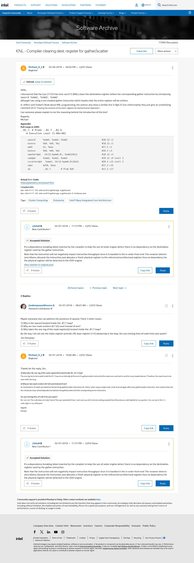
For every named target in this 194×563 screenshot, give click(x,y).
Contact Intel (61, 525)
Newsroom (75, 525)
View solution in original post (38, 264)
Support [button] (36, 4)
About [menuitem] (29, 12)
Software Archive (69, 42)
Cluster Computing (38, 200)
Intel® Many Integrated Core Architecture (90, 200)
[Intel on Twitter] (41, 532)
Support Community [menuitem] (11, 12)
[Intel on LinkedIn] (48, 532)
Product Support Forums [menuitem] (80, 12)
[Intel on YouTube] (55, 532)
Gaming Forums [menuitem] (105, 12)
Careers (98, 525)
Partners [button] (85, 4)
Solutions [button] (51, 4)
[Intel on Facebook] (34, 532)
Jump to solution (39, 81)
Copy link (145, 270)
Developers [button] (69, 4)
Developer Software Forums (46, 42)
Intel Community (23, 42)
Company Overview (43, 525)
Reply (166, 210)
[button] (172, 67)
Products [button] (20, 4)
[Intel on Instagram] (62, 532)
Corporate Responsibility (117, 525)
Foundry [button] (101, 4)
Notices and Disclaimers (131, 546)
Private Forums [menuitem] (138, 12)
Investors (88, 525)
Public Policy (149, 525)
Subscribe (141, 51)
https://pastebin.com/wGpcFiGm (37, 182)
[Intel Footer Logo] (19, 538)
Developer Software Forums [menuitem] (49, 12)
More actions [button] (164, 51)
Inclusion (136, 525)
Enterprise (58, 200)
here (98, 499)
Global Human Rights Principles (115, 548)
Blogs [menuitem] (121, 12)
